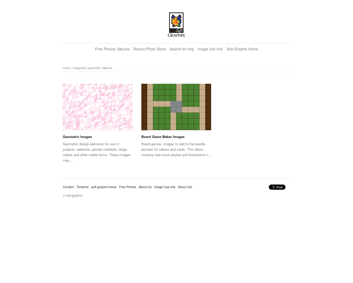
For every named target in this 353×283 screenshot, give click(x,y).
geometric (94, 68)
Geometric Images (77, 136)
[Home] (176, 24)
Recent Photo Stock (149, 48)
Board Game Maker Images (163, 136)
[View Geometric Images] (98, 109)
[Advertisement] (176, 245)
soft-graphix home (104, 187)
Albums (107, 68)
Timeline (82, 187)
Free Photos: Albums (112, 48)
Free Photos (127, 187)
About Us (145, 187)
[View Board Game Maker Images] (176, 109)
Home (66, 68)
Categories (79, 68)
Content (68, 187)
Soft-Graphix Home (242, 48)
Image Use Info (210, 48)
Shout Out (185, 187)
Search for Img (182, 48)
